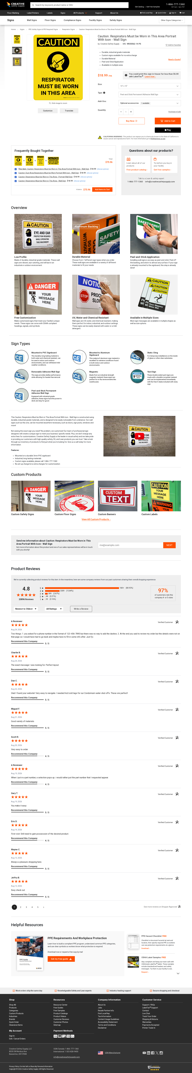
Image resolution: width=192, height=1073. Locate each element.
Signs (63, 13)
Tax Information (104, 1016)
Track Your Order (149, 1016)
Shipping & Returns (150, 1019)
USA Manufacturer (112, 1053)
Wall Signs (32, 20)
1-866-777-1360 (175, 4)
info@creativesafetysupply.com (160, 181)
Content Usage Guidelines (108, 1019)
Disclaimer (102, 1028)
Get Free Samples (153, 7)
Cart (183, 13)
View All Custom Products (95, 519)
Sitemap (57, 1025)
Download (145, 948)
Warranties (146, 1022)
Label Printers (33, 13)
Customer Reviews (61, 1019)
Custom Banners (107, 514)
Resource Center (60, 1005)
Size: (100, 84)
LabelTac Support (150, 1007)
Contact (145, 1011)
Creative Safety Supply (30, 1069)
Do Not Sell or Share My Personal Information (36, 1066)
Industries (13, 1016)
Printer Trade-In (148, 1028)
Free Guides (58, 1008)
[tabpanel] (150, 942)
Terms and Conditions (107, 1025)
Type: (100, 93)
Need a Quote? (174, 59)
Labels (50, 13)
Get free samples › (162, 170)
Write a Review (81, 609)
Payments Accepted (150, 1025)
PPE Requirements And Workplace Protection (77, 938)
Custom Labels (149, 514)
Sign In (173, 13)
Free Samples (59, 1011)
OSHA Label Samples (151, 957)
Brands (12, 1019)
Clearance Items (16, 1025)
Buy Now (130, 121)
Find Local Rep (147, 13)
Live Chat (146, 1013)
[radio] (94, 588)
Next (178, 973)
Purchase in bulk (174, 112)
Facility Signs (95, 20)
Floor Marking (13, 13)
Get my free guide (60, 959)
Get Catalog (139, 7)
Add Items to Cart (102, 189)
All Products (78, 13)
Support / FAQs (148, 1005)
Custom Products (26, 474)
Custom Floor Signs (65, 514)
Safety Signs (116, 20)
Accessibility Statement (108, 1022)
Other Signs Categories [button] (171, 20)
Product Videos (60, 1016)
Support (98, 13)
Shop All (12, 1005)
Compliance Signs (72, 20)
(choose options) (103, 169)
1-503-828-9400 (71, 1051)
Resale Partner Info (106, 1011)
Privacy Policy (14, 1066)
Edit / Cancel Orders (17, 1039)
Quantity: (102, 110)
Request (144, 972)
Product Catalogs (61, 1013)
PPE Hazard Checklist (151, 936)
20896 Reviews (29, 599)
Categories (13, 1011)
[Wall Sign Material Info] (104, 93)
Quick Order (162, 13)
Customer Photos (61, 1022)
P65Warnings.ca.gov (157, 139)
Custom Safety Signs (22, 514)
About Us (114, 13)
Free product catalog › (137, 170)
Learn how (149, 76)
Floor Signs (50, 20)
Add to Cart (169, 121)
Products (13, 1008)
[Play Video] (17, 50)
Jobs (100, 1008)
